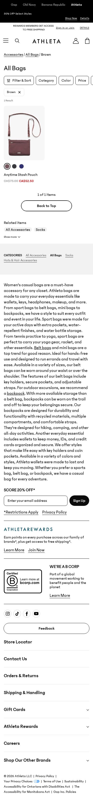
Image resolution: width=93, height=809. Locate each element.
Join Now (36, 550)
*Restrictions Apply (21, 512)
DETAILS (84, 27)
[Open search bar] (17, 40)
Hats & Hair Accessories (20, 260)
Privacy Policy (54, 512)
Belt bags (42, 347)
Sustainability (74, 781)
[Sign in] (76, 41)
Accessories (13, 54)
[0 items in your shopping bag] (87, 40)
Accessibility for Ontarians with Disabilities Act (37, 787)
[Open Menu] (5, 40)
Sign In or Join (65, 27)
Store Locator (18, 642)
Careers (12, 743)
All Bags (32, 54)
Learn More (14, 550)
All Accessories (18, 229)
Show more (10, 236)
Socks (40, 229)
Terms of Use (52, 781)
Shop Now (71, 18)
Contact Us (15, 658)
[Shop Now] (46, 16)
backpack (16, 393)
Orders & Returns (21, 675)
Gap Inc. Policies (64, 792)
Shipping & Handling (24, 692)
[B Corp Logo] (23, 581)
